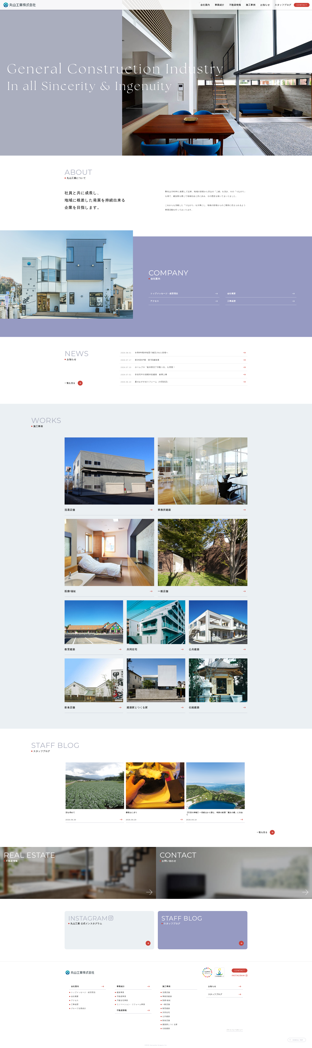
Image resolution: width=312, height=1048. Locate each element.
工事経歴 (75, 1004)
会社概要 (75, 996)
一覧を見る (70, 383)
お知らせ (265, 5)
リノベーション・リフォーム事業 (131, 1004)
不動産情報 (235, 5)
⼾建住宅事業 (122, 1000)
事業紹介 (219, 5)
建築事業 (120, 992)
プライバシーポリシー (234, 1030)
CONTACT (302, 5)
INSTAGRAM (238, 975)
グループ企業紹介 (78, 1008)
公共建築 (166, 1016)
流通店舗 (166, 992)
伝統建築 (166, 1028)
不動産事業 (121, 996)
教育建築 (166, 1008)
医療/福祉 (166, 1000)
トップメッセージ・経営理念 (83, 992)
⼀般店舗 (166, 1004)
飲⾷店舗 (166, 1020)
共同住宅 (166, 1012)
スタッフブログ (283, 5)
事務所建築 (167, 996)
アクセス (75, 1000)
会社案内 (205, 5)
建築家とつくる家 (170, 1024)
